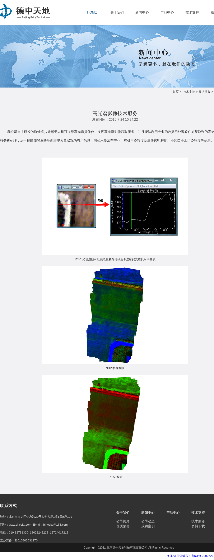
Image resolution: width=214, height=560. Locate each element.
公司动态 (148, 521)
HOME (92, 12)
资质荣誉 (123, 526)
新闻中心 (142, 12)
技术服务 (204, 91)
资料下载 (198, 526)
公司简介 (123, 521)
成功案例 (148, 526)
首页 (176, 91)
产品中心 (167, 12)
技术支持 (192, 12)
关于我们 (117, 12)
